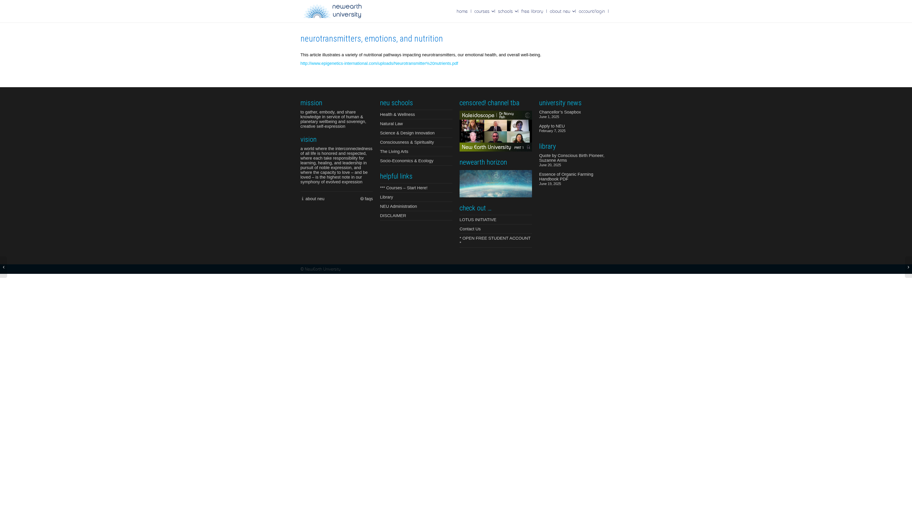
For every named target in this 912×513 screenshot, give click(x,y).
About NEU (561, 11)
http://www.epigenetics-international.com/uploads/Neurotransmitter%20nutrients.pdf (379, 63)
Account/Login (592, 11)
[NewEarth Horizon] (496, 183)
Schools (506, 11)
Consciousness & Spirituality (407, 142)
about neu (314, 198)
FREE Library (532, 11)
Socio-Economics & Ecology (406, 160)
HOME (462, 11)
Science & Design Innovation (407, 133)
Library (386, 197)
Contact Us (470, 229)
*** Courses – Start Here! (404, 187)
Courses (482, 11)
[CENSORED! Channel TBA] (496, 131)
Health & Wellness (397, 114)
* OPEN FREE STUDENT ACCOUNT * (495, 240)
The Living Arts (394, 151)
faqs (369, 198)
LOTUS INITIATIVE (478, 219)
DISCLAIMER (393, 215)
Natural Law (391, 123)
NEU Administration (398, 206)
